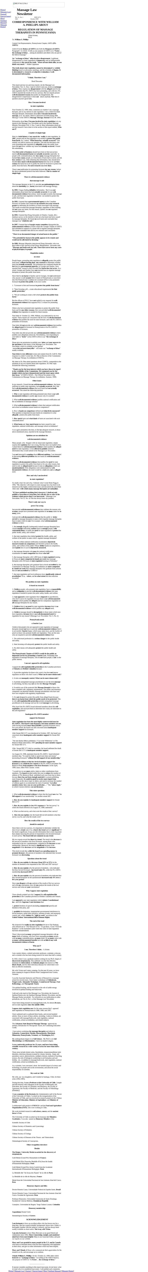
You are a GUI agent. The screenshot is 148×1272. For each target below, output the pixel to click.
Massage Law (5, 12)
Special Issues (5, 16)
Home (3, 10)
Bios (2, 18)
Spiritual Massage (3, 22)
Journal (3, 14)
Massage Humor (3, 26)
